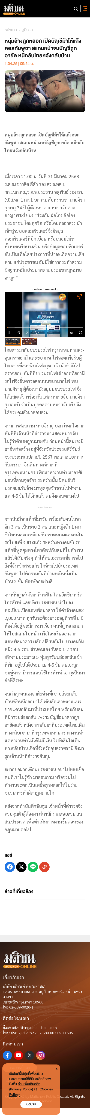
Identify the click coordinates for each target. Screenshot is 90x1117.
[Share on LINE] (33, 867)
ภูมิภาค (27, 30)
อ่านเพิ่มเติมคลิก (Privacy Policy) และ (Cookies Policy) (31, 1089)
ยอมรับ (31, 1104)
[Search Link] (76, 9)
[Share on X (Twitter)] (21, 867)
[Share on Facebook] (10, 867)
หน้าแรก (11, 30)
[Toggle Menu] (84, 8)
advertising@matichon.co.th (34, 1027)
